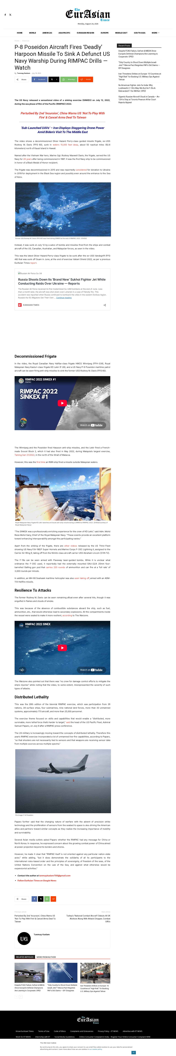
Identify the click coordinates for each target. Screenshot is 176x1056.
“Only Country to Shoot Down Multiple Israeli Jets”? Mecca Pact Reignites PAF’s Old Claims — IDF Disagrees (62, 988)
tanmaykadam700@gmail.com (55, 875)
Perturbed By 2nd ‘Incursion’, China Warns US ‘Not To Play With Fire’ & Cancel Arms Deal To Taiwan (35, 919)
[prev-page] (16, 997)
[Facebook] (5, 15)
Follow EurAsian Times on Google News (36, 880)
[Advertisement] (62, 91)
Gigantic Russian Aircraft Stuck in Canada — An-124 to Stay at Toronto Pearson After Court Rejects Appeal (139, 100)
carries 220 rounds (55, 567)
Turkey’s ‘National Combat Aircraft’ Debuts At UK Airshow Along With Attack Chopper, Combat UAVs (88, 919)
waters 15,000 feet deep (65, 144)
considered (81, 169)
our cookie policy (95, 1049)
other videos (70, 545)
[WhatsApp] (47, 899)
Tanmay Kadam (23, 73)
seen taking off (82, 578)
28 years (27, 159)
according (67, 615)
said (68, 722)
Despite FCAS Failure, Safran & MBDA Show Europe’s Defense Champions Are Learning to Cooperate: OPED (29, 988)
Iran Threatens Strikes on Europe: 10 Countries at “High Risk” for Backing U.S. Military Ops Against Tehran (94, 988)
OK (133, 1052)
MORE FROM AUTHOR (46, 957)
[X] (10, 15)
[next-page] (20, 997)
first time (41, 462)
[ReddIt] (53, 899)
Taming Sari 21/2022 (25, 455)
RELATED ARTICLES (24, 957)
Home (17, 41)
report (33, 263)
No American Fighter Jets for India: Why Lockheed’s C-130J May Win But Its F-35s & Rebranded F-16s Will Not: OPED (137, 88)
